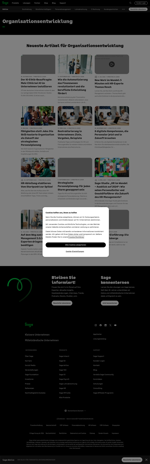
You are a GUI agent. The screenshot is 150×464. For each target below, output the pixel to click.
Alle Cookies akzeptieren (75, 245)
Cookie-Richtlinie (76, 237)
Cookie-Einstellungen (75, 251)
